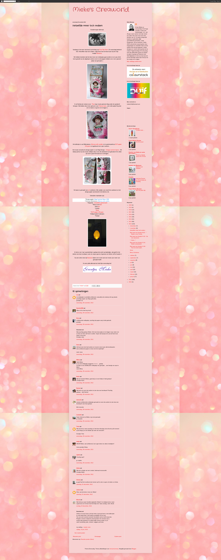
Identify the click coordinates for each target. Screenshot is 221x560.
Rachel (78, 388)
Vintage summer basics (112, 150)
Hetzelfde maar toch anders (137, 230)
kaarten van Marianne (135, 165)
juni (131, 265)
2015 (130, 216)
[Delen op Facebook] (97, 286)
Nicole (78, 499)
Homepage (98, 536)
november (133, 228)
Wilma (78, 359)
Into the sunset (139, 142)
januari (132, 276)
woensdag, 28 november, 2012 (84, 302)
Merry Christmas (134, 252)
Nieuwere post (77, 536)
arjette (78, 454)
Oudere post (117, 536)
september (133, 257)
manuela (78, 399)
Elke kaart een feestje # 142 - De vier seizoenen (139, 237)
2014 (130, 219)
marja (78, 441)
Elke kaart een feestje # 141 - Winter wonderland (138, 243)
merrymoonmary (113, 548)
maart (132, 272)
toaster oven (87, 527)
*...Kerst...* (133, 240)
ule (101, 204)
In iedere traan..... (140, 130)
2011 (130, 279)
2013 (130, 221)
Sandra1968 (79, 308)
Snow (131, 250)
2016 (130, 214)
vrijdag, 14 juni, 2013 (82, 529)
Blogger (134, 548)
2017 (130, 212)
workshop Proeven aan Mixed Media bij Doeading (141, 180)
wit (89, 190)
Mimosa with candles (97, 144)
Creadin (131, 177)
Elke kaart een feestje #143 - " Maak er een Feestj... (138, 233)
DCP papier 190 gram (97, 212)
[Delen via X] (96, 286)
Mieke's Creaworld (101, 9)
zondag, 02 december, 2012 (84, 506)
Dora (77, 318)
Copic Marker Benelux (135, 189)
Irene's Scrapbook (134, 128)
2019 (130, 207)
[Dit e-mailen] (92, 286)
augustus (133, 260)
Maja (95, 199)
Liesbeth (79, 414)
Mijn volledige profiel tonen (134, 61)
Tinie (77, 426)
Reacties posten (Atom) (87, 539)
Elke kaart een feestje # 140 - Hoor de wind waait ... (138, 247)
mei (131, 267)
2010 (130, 282)
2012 (130, 223)
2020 (130, 205)
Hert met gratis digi (140, 190)
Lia (77, 294)
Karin (78, 376)
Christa (78, 479)
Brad (97, 210)
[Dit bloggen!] (94, 286)
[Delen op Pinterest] (99, 286)
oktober (132, 255)
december (133, 226)
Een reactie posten (80, 533)
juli (131, 262)
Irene (77, 344)
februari (132, 274)
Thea (93, 104)
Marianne (99, 53)
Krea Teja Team (103, 49)
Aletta (78, 468)
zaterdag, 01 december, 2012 (84, 484)
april (131, 269)
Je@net (78, 489)
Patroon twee (102, 106)
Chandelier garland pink (100, 203)
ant (99, 206)
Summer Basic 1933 (103, 199)
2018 (130, 209)
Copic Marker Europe (135, 140)
